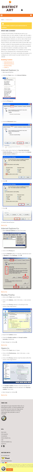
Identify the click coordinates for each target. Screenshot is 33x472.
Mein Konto (3, 432)
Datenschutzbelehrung (6, 441)
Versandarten (4, 436)
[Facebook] (1, 446)
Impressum (3, 443)
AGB (2, 439)
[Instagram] (4, 446)
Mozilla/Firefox (8, 65)
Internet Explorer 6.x (9, 63)
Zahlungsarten (4, 434)
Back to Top (4, 225)
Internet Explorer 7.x (9, 62)
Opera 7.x (6, 67)
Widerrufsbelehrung (5, 438)
